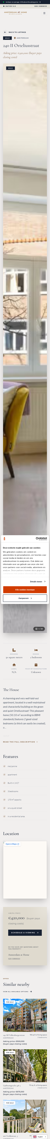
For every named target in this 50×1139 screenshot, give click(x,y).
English (40, 1137)
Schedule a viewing (23, 933)
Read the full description (19, 742)
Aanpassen (23, 598)
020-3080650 (40, 6)
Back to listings (17, 32)
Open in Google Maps (21, 891)
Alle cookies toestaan (25, 590)
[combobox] (39, 1137)
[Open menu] (44, 13)
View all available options (15, 991)
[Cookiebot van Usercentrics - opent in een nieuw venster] (36, 538)
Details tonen (36, 581)
